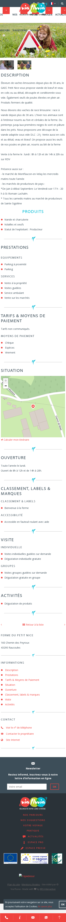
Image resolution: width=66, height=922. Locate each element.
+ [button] (6, 380)
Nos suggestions (19, 23)
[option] (7, 64)
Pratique (47, 15)
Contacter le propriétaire (19, 733)
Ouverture (11, 689)
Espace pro (35, 842)
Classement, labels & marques (22, 694)
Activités (10, 704)
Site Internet (12, 739)
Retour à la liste (35, 624)
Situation (10, 684)
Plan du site (13, 884)
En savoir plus (45, 906)
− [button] (6, 386)
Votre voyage (34, 23)
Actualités (36, 837)
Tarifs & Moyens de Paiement (22, 680)
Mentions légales (31, 884)
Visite (8, 699)
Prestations (11, 675)
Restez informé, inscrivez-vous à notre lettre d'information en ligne (33, 776)
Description (11, 670)
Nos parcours (33, 815)
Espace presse (36, 848)
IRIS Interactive (48, 889)
